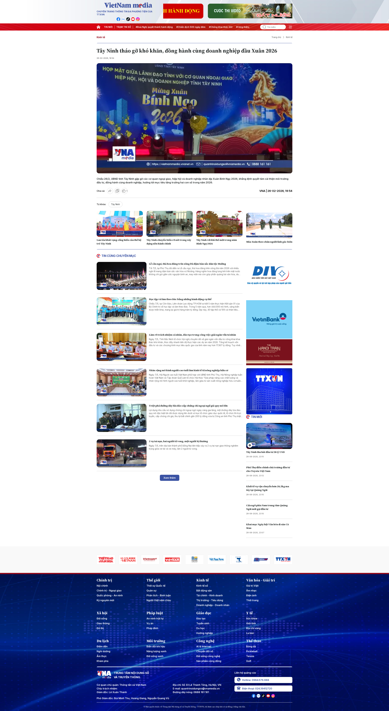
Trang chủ (276, 37)
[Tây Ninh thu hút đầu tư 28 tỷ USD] (269, 436)
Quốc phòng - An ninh (110, 595)
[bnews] (150, 559)
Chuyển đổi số (204, 651)
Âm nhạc (251, 590)
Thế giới (153, 580)
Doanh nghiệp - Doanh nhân (212, 605)
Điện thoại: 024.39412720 (257, 688)
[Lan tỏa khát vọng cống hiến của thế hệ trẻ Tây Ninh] (120, 224)
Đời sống (102, 618)
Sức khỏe (251, 618)
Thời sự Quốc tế (155, 585)
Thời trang (252, 600)
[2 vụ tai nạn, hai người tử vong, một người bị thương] (121, 453)
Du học (200, 628)
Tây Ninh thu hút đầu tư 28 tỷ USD (265, 452)
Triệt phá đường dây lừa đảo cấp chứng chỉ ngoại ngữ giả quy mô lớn (188, 405)
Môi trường (155, 641)
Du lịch (103, 641)
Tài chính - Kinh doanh (209, 595)
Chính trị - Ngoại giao (109, 590)
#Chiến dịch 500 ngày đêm (157, 27)
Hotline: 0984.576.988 (255, 680)
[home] (98, 27)
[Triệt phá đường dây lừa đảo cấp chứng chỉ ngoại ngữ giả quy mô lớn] (121, 418)
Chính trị (104, 580)
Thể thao (253, 641)
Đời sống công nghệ (208, 656)
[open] (290, 27)
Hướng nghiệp (204, 633)
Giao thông (103, 623)
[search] (263, 27)
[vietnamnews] (172, 559)
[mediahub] (216, 559)
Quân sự (151, 590)
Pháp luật (154, 613)
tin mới (256, 417)
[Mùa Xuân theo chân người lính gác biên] (269, 226)
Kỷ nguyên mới (105, 600)
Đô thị (100, 628)
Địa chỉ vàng (253, 628)
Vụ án (149, 623)
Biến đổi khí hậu (155, 646)
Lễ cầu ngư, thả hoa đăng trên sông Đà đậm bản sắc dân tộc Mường (187, 263)
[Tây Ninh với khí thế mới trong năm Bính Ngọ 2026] (219, 224)
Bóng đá (251, 646)
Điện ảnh (251, 595)
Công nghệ (205, 641)
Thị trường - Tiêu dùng (209, 600)
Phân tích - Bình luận (158, 595)
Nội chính (102, 585)
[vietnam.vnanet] (128, 559)
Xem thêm (170, 477)
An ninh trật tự (155, 618)
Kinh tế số (202, 585)
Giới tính (251, 623)
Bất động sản (204, 590)
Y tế (249, 613)
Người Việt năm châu (158, 600)
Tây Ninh (115, 204)
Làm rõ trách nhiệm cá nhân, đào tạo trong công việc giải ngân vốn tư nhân (192, 334)
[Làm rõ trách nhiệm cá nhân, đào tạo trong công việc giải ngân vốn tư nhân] (121, 347)
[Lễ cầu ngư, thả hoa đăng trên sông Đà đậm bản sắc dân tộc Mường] (121, 276)
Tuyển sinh (202, 623)
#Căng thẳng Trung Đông (216, 27)
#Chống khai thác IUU (187, 27)
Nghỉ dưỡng (103, 651)
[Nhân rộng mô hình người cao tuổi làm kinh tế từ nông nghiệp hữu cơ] (121, 382)
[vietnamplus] (106, 559)
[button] (268, 411)
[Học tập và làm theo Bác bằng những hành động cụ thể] (121, 311)
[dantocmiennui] (194, 559)
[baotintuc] (261, 559)
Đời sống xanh (154, 656)
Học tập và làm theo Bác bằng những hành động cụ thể (180, 299)
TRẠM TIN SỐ (123, 27)
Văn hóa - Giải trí (260, 580)
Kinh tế (101, 37)
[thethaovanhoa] (283, 559)
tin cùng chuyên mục (119, 256)
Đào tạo (200, 618)
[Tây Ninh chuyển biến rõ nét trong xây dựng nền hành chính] (169, 224)
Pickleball (251, 651)
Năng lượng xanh (156, 651)
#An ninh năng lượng (245, 27)
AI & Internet (203, 646)
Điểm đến (102, 646)
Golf (248, 661)
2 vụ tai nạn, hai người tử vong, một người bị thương (178, 441)
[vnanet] (239, 559)
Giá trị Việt (252, 585)
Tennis (250, 656)
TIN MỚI (108, 27)
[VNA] (118, 19)
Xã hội (102, 613)
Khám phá (102, 661)
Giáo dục (203, 613)
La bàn (250, 633)
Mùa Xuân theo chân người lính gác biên (269, 241)
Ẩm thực (102, 656)
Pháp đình (152, 628)
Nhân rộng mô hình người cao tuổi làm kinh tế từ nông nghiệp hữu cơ (188, 370)
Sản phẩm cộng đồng (208, 661)
